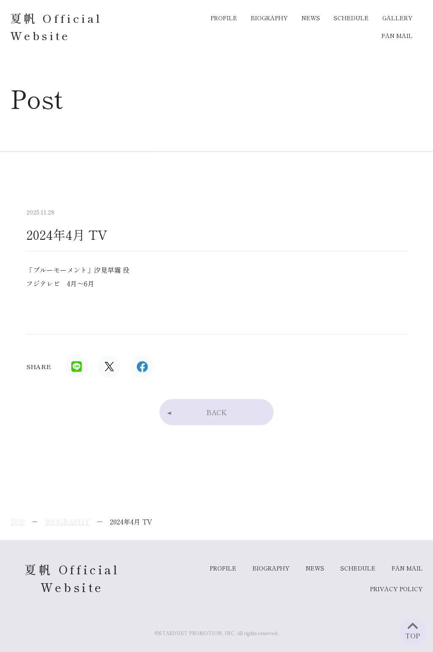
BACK (216, 412)
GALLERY (397, 18)
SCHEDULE (351, 18)
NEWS (310, 18)
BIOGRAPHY (269, 18)
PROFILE (224, 18)
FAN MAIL (397, 35)
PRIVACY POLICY (396, 588)
